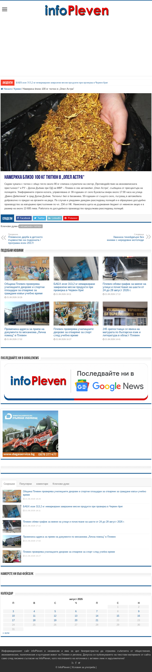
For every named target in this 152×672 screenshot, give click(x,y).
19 (55, 620)
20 (76, 620)
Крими (17, 88)
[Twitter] (79, 663)
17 (13, 620)
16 (138, 615)
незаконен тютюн (30, 226)
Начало (7, 88)
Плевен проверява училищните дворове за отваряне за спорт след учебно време (74, 332)
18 (34, 620)
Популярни (25, 483)
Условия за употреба (83, 667)
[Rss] (72, 663)
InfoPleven (64, 667)
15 (118, 615)
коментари (42, 483)
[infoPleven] (76, 9)
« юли (6, 633)
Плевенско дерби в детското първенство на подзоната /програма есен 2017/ (25, 238)
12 (55, 615)
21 (97, 620)
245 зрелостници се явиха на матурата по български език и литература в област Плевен (122, 332)
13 (76, 615)
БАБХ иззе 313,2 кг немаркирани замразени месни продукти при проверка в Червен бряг (62, 82)
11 (34, 615)
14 (97, 615)
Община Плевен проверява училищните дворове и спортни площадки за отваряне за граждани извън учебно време (24, 288)
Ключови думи (61, 483)
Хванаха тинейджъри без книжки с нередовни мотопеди (125, 237)
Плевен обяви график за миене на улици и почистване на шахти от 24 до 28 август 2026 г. (124, 287)
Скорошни (9, 483)
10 (13, 615)
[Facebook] (76, 663)
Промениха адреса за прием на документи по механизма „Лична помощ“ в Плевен (25, 332)
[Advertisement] (76, 44)
